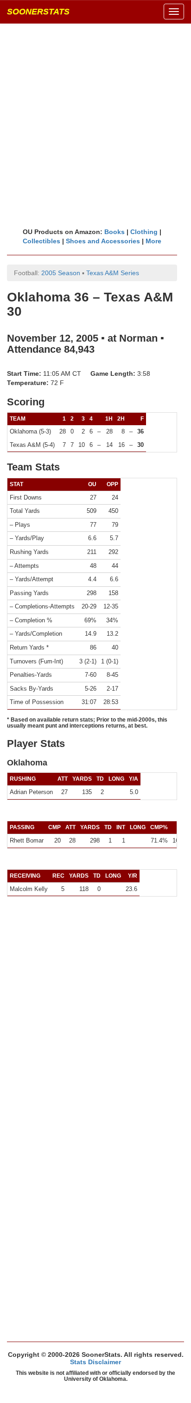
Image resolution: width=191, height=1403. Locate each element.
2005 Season (60, 273)
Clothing (144, 231)
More (153, 241)
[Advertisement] (95, 125)
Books (114, 231)
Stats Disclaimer (95, 1362)
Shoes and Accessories (103, 241)
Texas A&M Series (112, 273)
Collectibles (41, 241)
